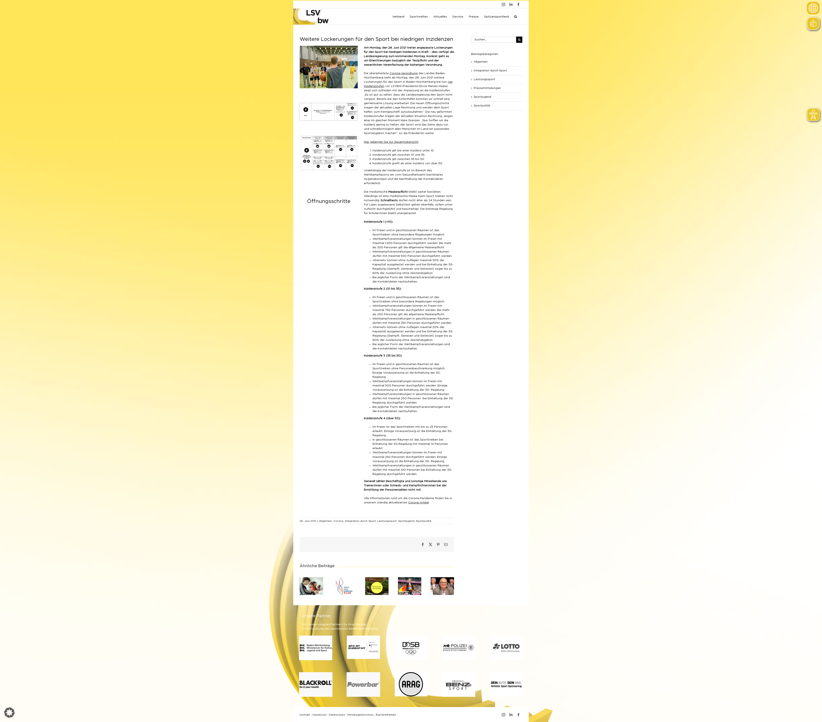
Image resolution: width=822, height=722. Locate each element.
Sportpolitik (424, 521)
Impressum (319, 714)
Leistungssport (387, 521)
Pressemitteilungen (487, 88)
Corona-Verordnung (404, 73)
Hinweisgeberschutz (360, 714)
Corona (338, 521)
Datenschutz (337, 714)
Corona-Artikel (418, 502)
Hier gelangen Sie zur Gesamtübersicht (391, 142)
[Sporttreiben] (329, 104)
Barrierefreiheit (386, 714)
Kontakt (305, 714)
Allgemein (325, 521)
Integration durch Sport (360, 521)
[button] (515, 16)
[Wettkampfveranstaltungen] (329, 136)
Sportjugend (406, 521)
